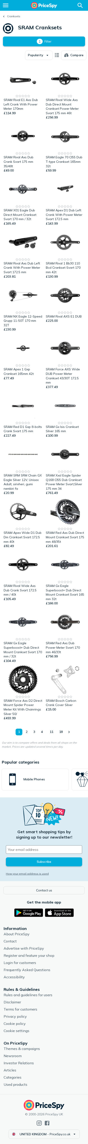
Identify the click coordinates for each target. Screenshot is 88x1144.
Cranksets (13, 16)
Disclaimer (12, 1002)
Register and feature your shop (29, 955)
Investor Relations (19, 1063)
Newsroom (13, 1056)
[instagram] (39, 1123)
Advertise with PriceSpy (24, 948)
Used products (15, 1084)
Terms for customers (20, 1009)
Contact (10, 941)
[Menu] (5, 5)
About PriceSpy (17, 934)
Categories (12, 1077)
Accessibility (14, 977)
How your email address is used (27, 873)
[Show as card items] (56, 55)
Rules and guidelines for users (28, 995)
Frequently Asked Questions (27, 970)
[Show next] (68, 732)
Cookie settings (16, 1030)
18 (61, 732)
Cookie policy (15, 1023)
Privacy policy (15, 1016)
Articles (10, 1070)
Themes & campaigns (22, 1048)
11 (51, 732)
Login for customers (20, 962)
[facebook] (47, 1123)
